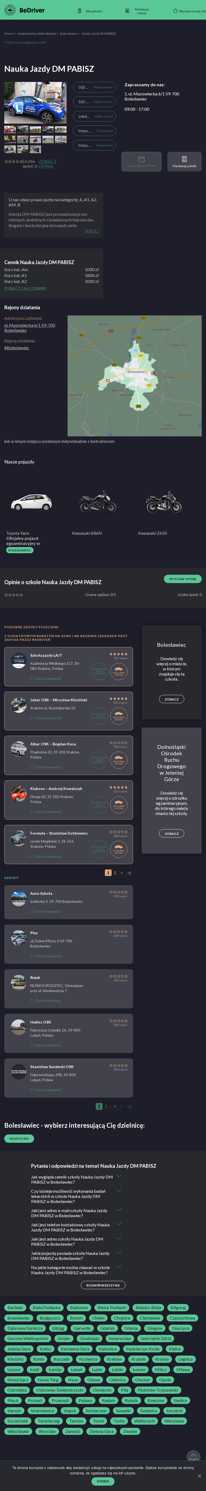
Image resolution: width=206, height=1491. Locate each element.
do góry (194, 1459)
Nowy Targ (48, 1379)
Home (8, 33)
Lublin (117, 1369)
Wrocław (47, 1431)
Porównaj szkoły (184, 166)
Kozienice (88, 1359)
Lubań (76, 1369)
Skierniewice (42, 1410)
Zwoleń (130, 1431)
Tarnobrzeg (49, 1420)
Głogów (154, 1328)
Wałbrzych (144, 1420)
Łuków (139, 1369)
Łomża (55, 1369)
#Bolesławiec (16, 347)
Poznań (35, 1400)
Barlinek (15, 1307)
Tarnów (76, 1420)
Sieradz (14, 1410)
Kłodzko (16, 1359)
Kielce (175, 1348)
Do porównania (48, 678)
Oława (93, 1379)
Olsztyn (142, 1379)
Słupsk (70, 1410)
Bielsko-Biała (148, 1307)
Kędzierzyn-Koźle (142, 1348)
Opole (165, 1379)
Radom (108, 1400)
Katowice (108, 1348)
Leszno (14, 1369)
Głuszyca (180, 1328)
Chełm (98, 1318)
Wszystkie (19, 1139)
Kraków (114, 1359)
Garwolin (82, 1328)
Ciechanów (150, 1318)
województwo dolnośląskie (36, 33)
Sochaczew (96, 1410)
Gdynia (131, 1328)
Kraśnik (138, 1359)
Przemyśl (60, 1400)
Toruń (98, 1420)
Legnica (185, 1359)
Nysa (73, 1379)
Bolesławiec (69, 33)
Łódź (34, 1369)
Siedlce (180, 1400)
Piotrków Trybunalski (158, 1390)
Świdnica (148, 1410)
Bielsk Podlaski (112, 1307)
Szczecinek (18, 1420)
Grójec (64, 1338)
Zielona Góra (101, 1431)
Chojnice (122, 1318)
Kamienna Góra (75, 1348)
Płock (13, 1400)
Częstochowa (182, 1318)
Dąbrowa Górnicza (25, 1328)
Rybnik (131, 1400)
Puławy (85, 1400)
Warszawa (174, 1420)
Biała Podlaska (46, 1307)
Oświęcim (102, 1390)
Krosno (162, 1359)
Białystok (79, 1307)
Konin (38, 1359)
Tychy (119, 1420)
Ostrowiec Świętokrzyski (59, 1390)
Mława (183, 1369)
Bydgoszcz (50, 1318)
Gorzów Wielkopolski (28, 1338)
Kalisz (45, 1348)
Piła (124, 1390)
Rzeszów (156, 1400)
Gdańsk (107, 1328)
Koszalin (61, 1359)
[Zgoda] (199, 1476)
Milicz (161, 1369)
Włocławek (18, 1431)
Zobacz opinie (47, 163)
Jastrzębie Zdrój (156, 1338)
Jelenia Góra (19, 1348)
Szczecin (175, 1410)
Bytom (76, 1318)
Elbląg (58, 1328)
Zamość (72, 1431)
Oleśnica (117, 1379)
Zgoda (103, 1481)
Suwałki (123, 1410)
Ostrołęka (17, 1390)
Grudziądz (89, 1338)
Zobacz (172, 699)
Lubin (97, 1369)
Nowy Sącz (18, 1379)
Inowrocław (120, 1338)
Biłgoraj (178, 1307)
